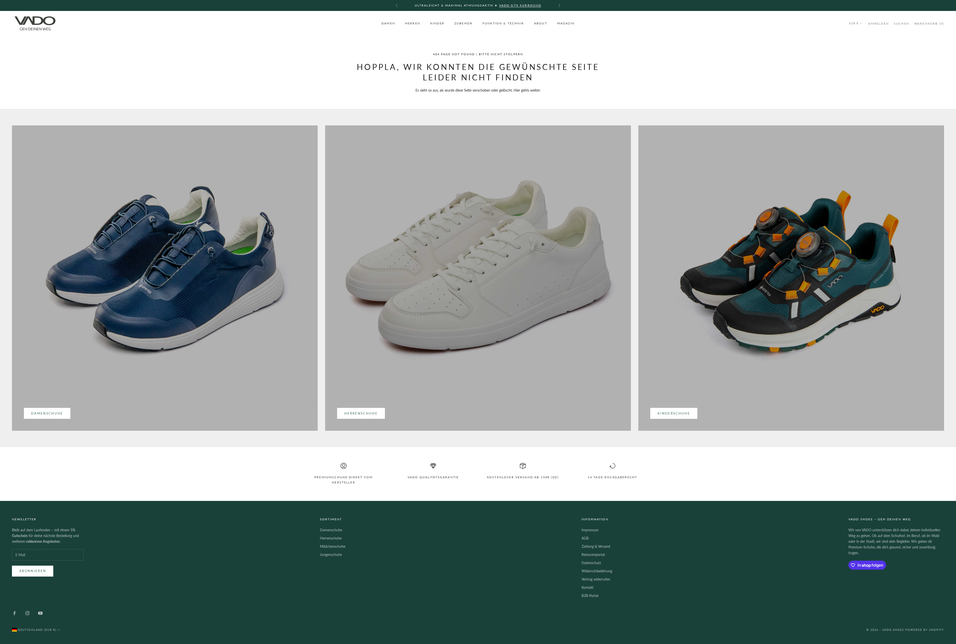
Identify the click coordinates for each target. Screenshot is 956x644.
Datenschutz (591, 563)
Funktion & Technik (503, 23)
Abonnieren (32, 571)
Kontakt (588, 587)
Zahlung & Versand (596, 546)
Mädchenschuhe (332, 546)
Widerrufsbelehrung (597, 571)
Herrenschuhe (361, 413)
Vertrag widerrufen (596, 579)
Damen (388, 23)
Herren (412, 23)
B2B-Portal (590, 595)
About (540, 23)
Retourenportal (593, 554)
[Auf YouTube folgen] (40, 613)
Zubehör (463, 23)
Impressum (590, 530)
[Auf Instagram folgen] (27, 613)
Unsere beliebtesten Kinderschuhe (501, 5)
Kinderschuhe (673, 413)
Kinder (437, 23)
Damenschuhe (47, 413)
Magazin (566, 23)
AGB (585, 538)
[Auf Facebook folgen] (14, 613)
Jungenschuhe (331, 554)
